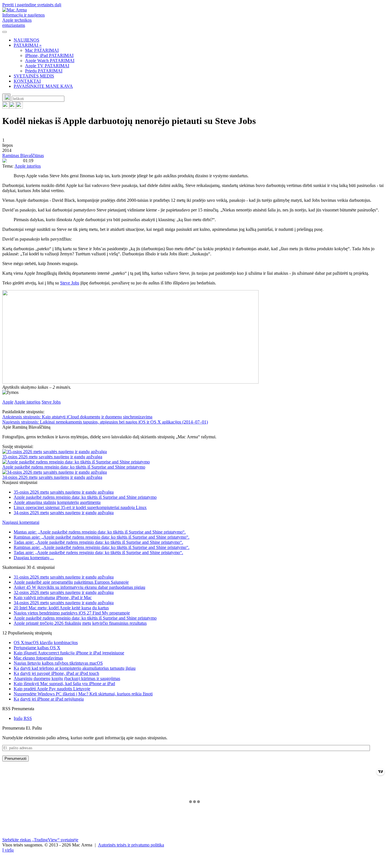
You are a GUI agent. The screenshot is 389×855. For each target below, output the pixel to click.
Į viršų (8, 850)
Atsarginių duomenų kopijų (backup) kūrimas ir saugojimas (67, 678)
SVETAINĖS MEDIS (34, 76)
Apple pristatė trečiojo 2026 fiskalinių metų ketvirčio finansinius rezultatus (80, 623)
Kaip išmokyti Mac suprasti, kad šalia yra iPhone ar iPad (64, 683)
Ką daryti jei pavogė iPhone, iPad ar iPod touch (56, 673)
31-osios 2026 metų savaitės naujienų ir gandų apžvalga (64, 577)
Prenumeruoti (15, 758)
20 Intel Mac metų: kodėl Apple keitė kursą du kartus (61, 607)
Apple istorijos (28, 166)
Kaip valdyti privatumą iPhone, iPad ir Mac (53, 597)
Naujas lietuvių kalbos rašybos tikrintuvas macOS (58, 663)
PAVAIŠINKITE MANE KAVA (43, 86)
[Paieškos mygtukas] (6, 97)
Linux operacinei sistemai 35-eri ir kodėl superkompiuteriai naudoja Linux (80, 507)
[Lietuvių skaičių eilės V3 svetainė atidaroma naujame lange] (194, 337)
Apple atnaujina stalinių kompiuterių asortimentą (57, 502)
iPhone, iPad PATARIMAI (49, 55)
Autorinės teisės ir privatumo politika (131, 844)
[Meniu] (4, 32)
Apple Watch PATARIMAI (49, 60)
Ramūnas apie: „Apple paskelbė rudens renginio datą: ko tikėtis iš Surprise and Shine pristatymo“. (101, 537)
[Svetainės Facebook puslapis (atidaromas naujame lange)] (12, 107)
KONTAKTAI (27, 81)
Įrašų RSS (23, 718)
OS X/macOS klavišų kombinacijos (46, 642)
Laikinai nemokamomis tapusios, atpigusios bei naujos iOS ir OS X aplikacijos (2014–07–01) (105, 422)
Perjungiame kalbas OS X (37, 647)
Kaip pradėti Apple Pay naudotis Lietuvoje (52, 688)
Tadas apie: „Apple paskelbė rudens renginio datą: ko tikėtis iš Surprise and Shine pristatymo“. (98, 542)
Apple (7, 402)
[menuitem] (200, 40)
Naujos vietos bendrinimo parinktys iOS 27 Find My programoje (72, 612)
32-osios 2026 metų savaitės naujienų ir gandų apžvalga (64, 592)
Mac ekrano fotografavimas (38, 658)
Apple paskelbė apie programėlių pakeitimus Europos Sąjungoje (71, 582)
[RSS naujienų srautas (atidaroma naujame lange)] (5, 107)
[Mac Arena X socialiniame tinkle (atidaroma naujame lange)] (19, 107)
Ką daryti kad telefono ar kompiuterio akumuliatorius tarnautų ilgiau (75, 668)
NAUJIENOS (26, 40)
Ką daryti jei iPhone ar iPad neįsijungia (49, 699)
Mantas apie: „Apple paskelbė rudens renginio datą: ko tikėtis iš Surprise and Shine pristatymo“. (100, 532)
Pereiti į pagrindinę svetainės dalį (31, 4)
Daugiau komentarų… (34, 557)
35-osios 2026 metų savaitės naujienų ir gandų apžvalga (52, 456)
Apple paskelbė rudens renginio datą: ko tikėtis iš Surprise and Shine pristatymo (73, 467)
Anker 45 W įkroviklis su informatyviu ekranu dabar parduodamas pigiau (79, 587)
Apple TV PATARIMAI (47, 65)
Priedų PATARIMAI (43, 70)
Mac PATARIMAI (42, 50)
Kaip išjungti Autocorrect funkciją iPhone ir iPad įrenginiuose (69, 652)
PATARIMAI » (28, 45)
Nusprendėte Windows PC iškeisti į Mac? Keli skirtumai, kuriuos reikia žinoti (83, 693)
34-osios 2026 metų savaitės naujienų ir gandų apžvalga (52, 477)
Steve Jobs (69, 282)
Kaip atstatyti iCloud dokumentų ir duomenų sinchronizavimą (77, 416)
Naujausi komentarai (20, 522)
